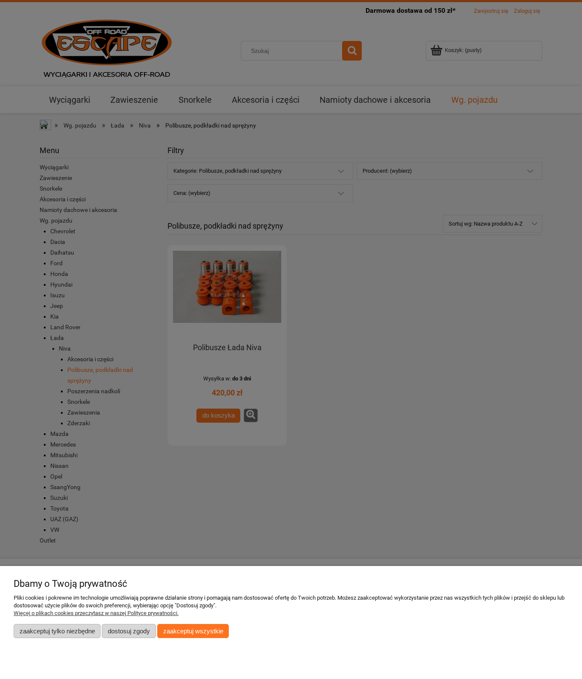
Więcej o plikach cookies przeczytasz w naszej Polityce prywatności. (96, 613)
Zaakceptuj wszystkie (193, 631)
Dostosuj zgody (129, 631)
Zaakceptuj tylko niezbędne (57, 631)
